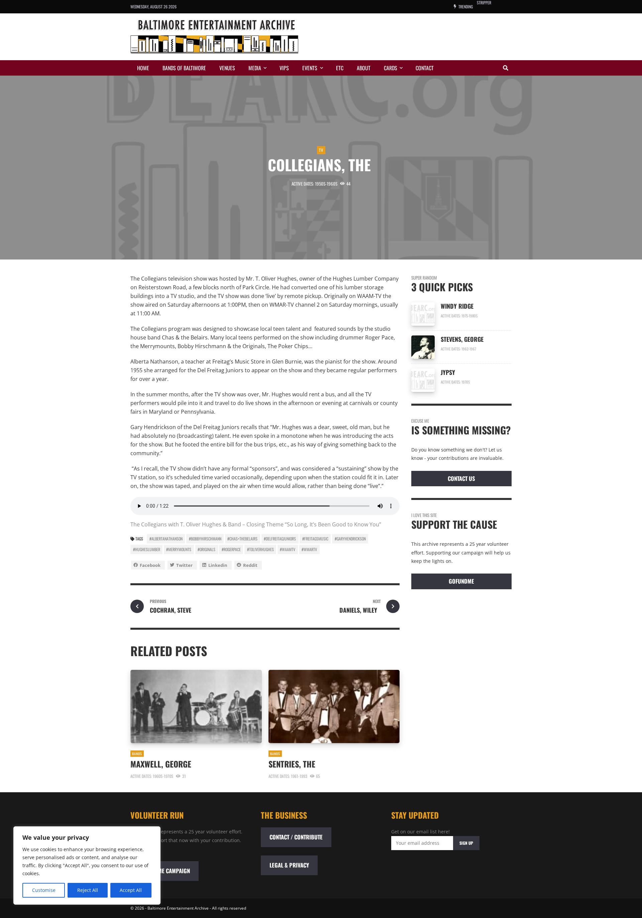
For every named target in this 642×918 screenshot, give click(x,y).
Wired (482, 6)
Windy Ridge (458, 306)
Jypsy (448, 372)
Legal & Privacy (289, 865)
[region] (86, 865)
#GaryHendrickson (350, 538)
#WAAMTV (287, 549)
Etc (339, 68)
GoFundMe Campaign (164, 870)
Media (254, 68)
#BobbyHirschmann (205, 538)
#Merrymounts (178, 549)
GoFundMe (461, 581)
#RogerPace (231, 549)
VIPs (284, 68)
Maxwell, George (160, 764)
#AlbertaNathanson (166, 538)
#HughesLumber (146, 549)
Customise (44, 890)
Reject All (87, 890)
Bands (137, 753)
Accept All (131, 890)
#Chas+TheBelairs (242, 538)
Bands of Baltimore (184, 68)
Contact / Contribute (296, 837)
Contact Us (461, 478)
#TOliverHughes (260, 549)
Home (143, 68)
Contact (425, 68)
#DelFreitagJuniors (280, 538)
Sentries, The (293, 764)
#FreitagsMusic (315, 538)
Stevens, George (462, 339)
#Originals (206, 549)
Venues (227, 68)
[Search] (506, 68)
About (363, 68)
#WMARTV (309, 549)
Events (309, 68)
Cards (390, 68)
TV (321, 150)
